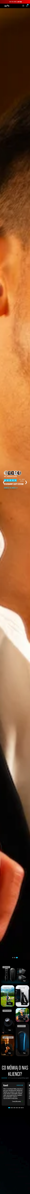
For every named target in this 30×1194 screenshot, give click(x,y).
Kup (9, 1030)
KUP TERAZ (20, 2)
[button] (13, 957)
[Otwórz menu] (23, 5)
